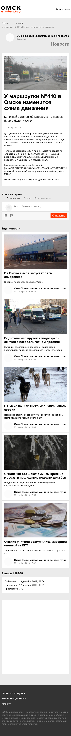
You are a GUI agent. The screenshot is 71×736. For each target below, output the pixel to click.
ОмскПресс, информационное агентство (40, 288)
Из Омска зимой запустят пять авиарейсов (28, 275)
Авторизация (63, 9)
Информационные (14, 698)
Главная (6, 23)
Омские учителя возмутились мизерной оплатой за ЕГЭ (35, 543)
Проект (6, 704)
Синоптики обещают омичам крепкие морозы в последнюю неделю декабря (35, 476)
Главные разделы (13, 693)
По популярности (43, 198)
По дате (27, 198)
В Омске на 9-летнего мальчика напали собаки (35, 408)
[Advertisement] (35, 636)
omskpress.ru (13, 128)
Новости (19, 23)
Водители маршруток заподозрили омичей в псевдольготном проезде (32, 340)
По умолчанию (13, 198)
